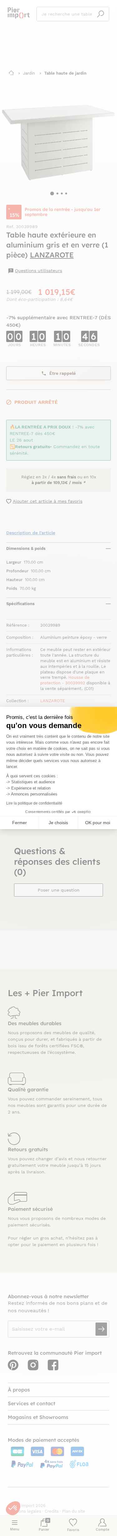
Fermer (19, 822)
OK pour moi (97, 822)
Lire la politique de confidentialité (34, 803)
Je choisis (58, 822)
